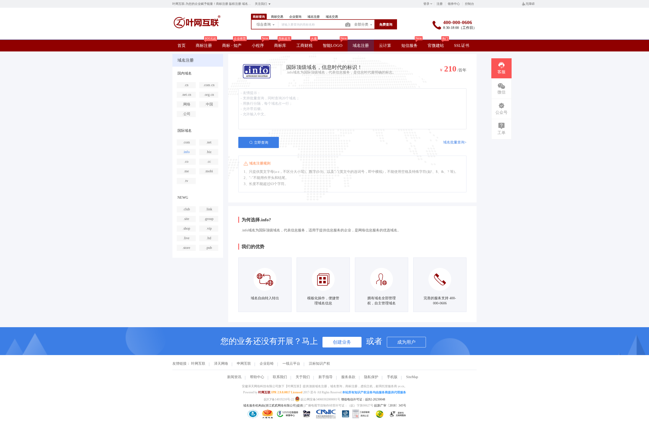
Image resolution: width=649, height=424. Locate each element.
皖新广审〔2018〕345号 (390, 405)
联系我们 (280, 377)
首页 (181, 45)
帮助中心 (257, 377)
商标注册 (204, 45)
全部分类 (361, 24)
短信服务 (409, 45)
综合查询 (264, 24)
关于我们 (303, 377)
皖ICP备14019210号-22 (279, 399)
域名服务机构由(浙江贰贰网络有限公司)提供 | (274, 405)
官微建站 (436, 45)
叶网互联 (198, 363)
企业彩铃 (267, 363)
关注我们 (261, 4)
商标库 (280, 45)
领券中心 (454, 4)
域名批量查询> (454, 142)
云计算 (385, 45)
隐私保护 (371, 377)
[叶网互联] (197, 35)
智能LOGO (332, 45)
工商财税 (304, 45)
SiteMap (412, 377)
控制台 (469, 4)
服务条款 (348, 377)
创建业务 (342, 342)
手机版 (392, 377)
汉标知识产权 (319, 363)
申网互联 (244, 363)
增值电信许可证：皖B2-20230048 (363, 399)
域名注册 (361, 45)
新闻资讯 (234, 377)
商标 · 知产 (232, 45)
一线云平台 (291, 363)
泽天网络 (221, 363)
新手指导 (325, 377)
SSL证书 (461, 45)
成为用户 (406, 342)
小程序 (258, 45)
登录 (426, 4)
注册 (440, 4)
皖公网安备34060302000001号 (320, 399)
